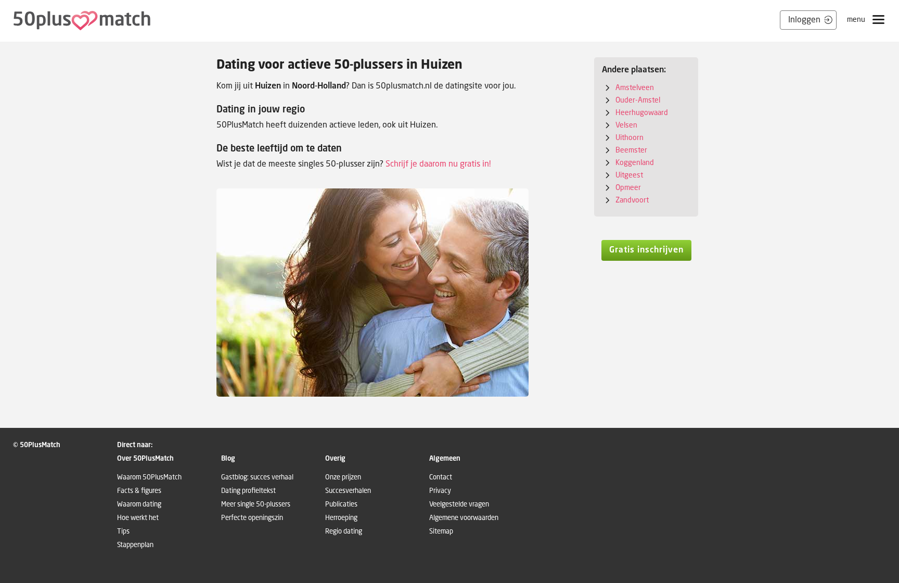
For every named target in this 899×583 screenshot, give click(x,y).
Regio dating (343, 531)
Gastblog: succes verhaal (257, 477)
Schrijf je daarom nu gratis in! (438, 163)
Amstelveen (634, 87)
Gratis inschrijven (646, 249)
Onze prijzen (343, 477)
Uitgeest (629, 175)
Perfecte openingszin (252, 517)
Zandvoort (632, 200)
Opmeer (628, 187)
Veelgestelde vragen (459, 504)
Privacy (440, 490)
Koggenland (634, 162)
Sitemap (441, 531)
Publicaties (341, 504)
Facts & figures (139, 490)
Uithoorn (629, 137)
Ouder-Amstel (637, 100)
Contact (440, 477)
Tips (123, 531)
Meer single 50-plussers (255, 504)
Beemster (631, 150)
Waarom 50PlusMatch (149, 477)
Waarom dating (139, 504)
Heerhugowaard (641, 112)
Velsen (626, 125)
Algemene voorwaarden (463, 517)
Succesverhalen (348, 490)
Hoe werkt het (138, 517)
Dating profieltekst (248, 490)
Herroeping (341, 517)
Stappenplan (135, 544)
